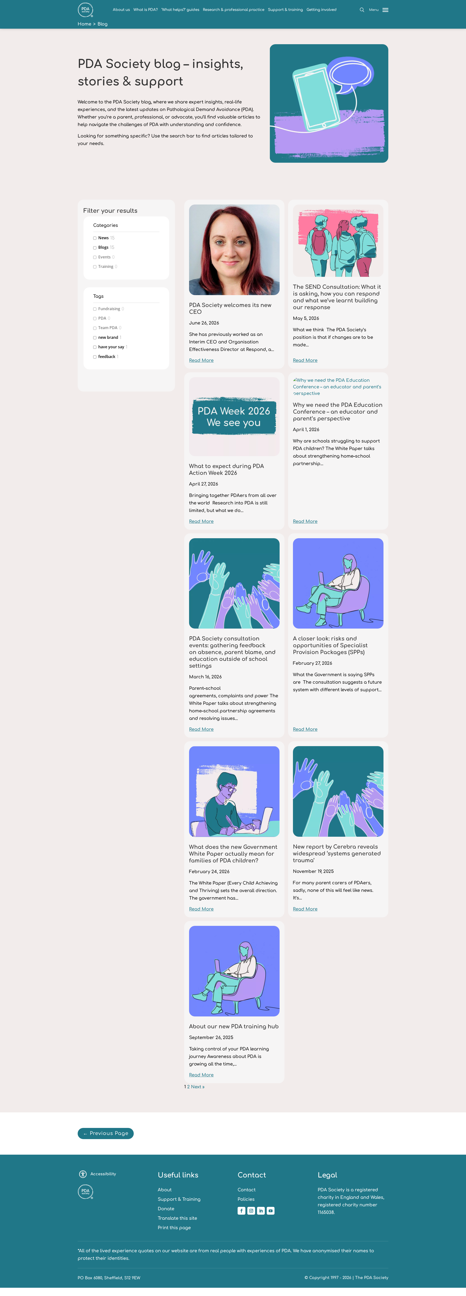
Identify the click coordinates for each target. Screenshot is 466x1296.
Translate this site (177, 1218)
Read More (201, 360)
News (103, 237)
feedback (106, 356)
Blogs (103, 247)
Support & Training (179, 1199)
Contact (247, 1189)
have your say (111, 347)
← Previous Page (105, 1133)
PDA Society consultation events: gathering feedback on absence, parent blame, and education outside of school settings (232, 652)
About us (121, 10)
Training (105, 266)
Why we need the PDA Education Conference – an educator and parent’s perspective (338, 412)
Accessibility (103, 1174)
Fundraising (109, 308)
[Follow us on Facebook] (241, 1211)
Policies (246, 1199)
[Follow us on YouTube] (271, 1211)
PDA (102, 318)
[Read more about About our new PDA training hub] (234, 974)
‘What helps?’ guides (180, 10)
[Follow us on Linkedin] (261, 1211)
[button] (362, 10)
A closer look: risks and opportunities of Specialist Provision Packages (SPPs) (330, 645)
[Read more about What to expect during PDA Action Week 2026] (234, 420)
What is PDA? (145, 10)
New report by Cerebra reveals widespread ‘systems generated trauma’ (337, 853)
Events (104, 257)
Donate (166, 1208)
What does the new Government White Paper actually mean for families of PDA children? (233, 854)
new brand (108, 337)
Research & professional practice (233, 10)
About (165, 1189)
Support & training (285, 10)
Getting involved (322, 10)
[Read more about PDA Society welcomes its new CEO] (234, 253)
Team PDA (107, 327)
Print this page (174, 1227)
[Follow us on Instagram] (251, 1211)
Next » (197, 1086)
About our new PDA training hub (234, 1027)
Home (84, 24)
